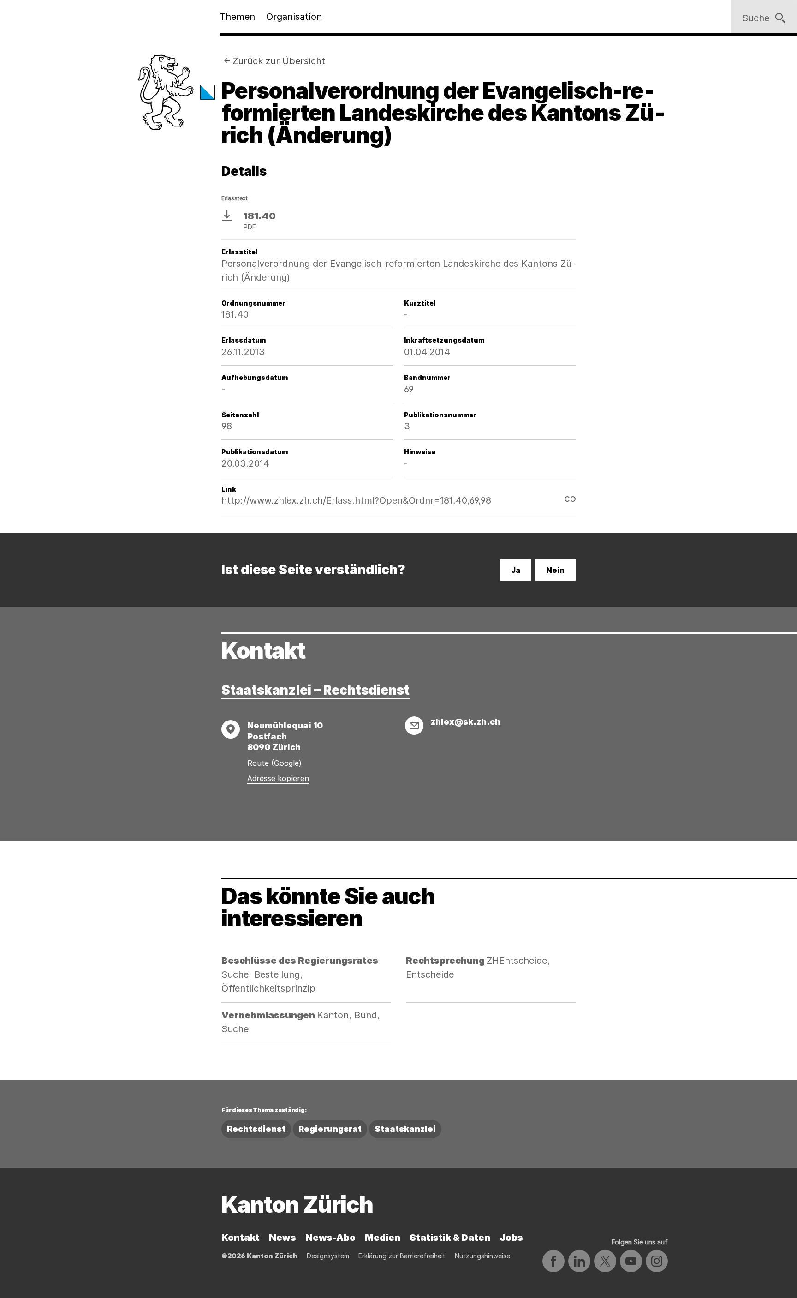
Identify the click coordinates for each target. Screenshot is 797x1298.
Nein (555, 570)
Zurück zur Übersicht (278, 60)
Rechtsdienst (256, 1129)
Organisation (294, 16)
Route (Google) (274, 763)
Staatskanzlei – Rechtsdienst (315, 690)
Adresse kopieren (278, 778)
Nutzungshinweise (482, 1256)
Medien (382, 1237)
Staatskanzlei (405, 1129)
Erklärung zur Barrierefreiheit (402, 1256)
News (282, 1237)
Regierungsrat (330, 1129)
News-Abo (330, 1237)
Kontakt (240, 1237)
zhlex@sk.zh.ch (465, 722)
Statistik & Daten (450, 1237)
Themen (237, 16)
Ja (515, 570)
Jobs (511, 1237)
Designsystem (328, 1256)
